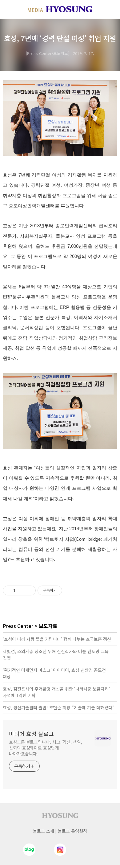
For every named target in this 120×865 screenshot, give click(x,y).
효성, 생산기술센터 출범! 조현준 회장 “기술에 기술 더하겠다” (58, 707)
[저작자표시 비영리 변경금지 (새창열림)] (70, 590)
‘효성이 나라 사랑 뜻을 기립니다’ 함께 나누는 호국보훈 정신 (57, 639)
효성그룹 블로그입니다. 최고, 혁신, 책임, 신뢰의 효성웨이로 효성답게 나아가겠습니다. (45, 748)
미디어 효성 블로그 (31, 733)
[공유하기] (21, 590)
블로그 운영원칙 (72, 831)
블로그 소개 (43, 831)
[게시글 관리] (29, 590)
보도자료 (48, 625)
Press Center (18, 625)
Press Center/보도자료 (47, 53)
